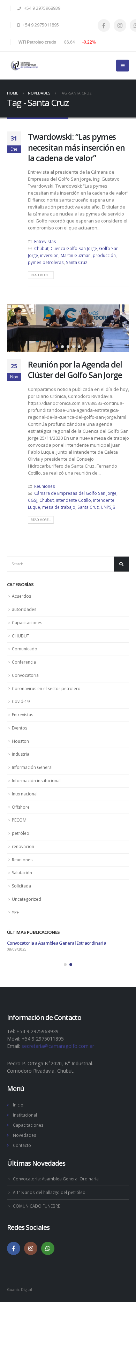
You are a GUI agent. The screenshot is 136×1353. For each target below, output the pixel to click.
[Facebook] (104, 25)
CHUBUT (20, 636)
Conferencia (24, 662)
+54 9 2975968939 (41, 8)
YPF (15, 912)
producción (104, 255)
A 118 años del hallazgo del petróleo (49, 1192)
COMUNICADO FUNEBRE (36, 1206)
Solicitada (21, 886)
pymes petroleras (46, 262)
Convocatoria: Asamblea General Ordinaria (56, 1178)
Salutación (22, 873)
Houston (20, 741)
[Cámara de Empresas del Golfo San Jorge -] (24, 65)
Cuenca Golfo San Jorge (74, 248)
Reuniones (44, 486)
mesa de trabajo (58, 507)
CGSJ (32, 500)
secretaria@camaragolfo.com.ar (58, 1046)
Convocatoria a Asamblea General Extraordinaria (56, 943)
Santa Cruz (76, 262)
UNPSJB (108, 507)
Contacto (22, 1145)
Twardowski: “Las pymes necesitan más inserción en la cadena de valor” (76, 147)
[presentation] (14, 328)
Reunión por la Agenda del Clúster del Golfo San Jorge (75, 369)
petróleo (20, 833)
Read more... (41, 275)
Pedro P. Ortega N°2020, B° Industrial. (50, 1063)
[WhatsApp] (47, 1248)
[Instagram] (120, 25)
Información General (32, 767)
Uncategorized (26, 899)
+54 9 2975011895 (40, 25)
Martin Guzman (76, 255)
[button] (57, 346)
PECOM (19, 820)
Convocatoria (25, 675)
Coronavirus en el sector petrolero (46, 688)
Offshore (21, 807)
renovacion (23, 846)
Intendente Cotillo (73, 500)
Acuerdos (21, 596)
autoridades (24, 609)
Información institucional (36, 781)
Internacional (25, 794)
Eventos (19, 728)
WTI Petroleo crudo (37, 42)
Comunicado (24, 649)
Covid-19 (21, 701)
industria (20, 754)
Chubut (41, 248)
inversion (49, 255)
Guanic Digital (19, 1289)
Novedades (24, 1135)
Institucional (25, 1115)
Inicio (18, 1105)
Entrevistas (45, 241)
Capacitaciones (27, 623)
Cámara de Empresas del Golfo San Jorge (75, 493)
